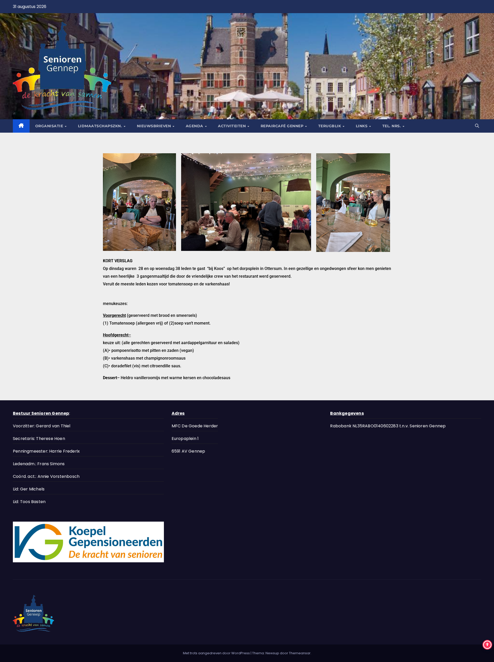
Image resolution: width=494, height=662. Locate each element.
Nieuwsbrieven (154, 126)
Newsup (272, 653)
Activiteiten (232, 126)
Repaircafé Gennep (283, 126)
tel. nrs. (392, 126)
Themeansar (300, 653)
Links (362, 126)
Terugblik (330, 126)
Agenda (195, 126)
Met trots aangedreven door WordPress (217, 653)
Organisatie (49, 126)
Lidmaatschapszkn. (100, 126)
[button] (477, 126)
